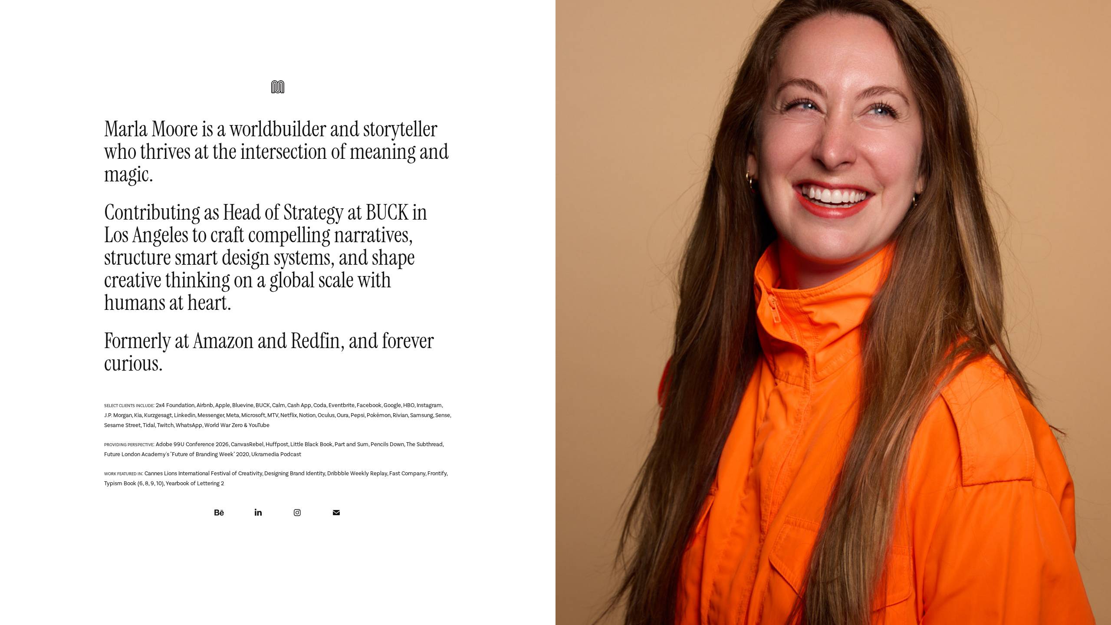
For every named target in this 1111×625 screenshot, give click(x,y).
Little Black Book (311, 444)
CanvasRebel (247, 444)
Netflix (288, 415)
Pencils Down (387, 444)
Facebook (369, 405)
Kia (138, 415)
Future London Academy (135, 454)
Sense (442, 415)
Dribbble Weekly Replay (357, 473)
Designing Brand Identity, (295, 473)
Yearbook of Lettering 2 (195, 483)
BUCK (387, 212)
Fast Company (407, 473)
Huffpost (277, 444)
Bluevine (242, 405)
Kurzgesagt (158, 415)
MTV (272, 415)
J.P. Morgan (118, 415)
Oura (342, 415)
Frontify (437, 473)
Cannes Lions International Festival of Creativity (203, 473)
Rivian (400, 415)
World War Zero (223, 425)
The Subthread (424, 444)
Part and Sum (351, 444)
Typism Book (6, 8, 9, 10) (134, 483)
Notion (307, 415)
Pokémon (379, 415)
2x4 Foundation (175, 405)
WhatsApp (189, 425)
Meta (232, 415)
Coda (319, 405)
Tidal (149, 425)
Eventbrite (342, 405)
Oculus (326, 415)
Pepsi (358, 415)
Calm (278, 405)
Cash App (299, 405)
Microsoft (253, 415)
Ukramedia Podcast (276, 454)
